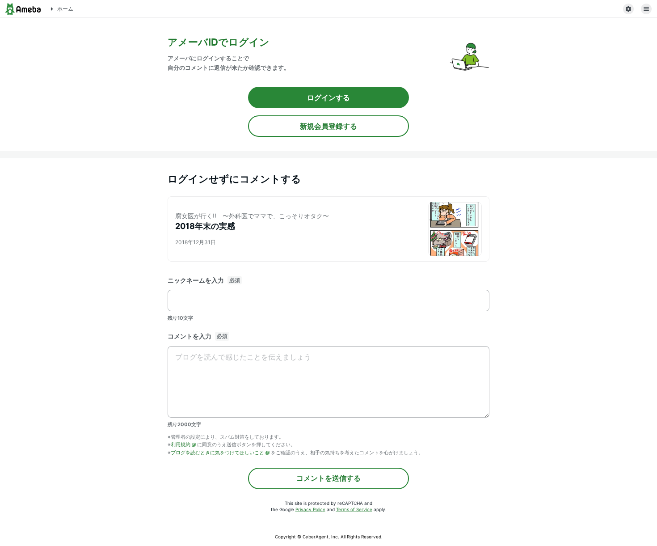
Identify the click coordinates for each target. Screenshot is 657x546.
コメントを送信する (328, 478)
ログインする (328, 97)
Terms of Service (354, 509)
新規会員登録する (328, 126)
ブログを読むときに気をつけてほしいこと (217, 452)
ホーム (65, 8)
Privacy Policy (310, 509)
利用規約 (180, 444)
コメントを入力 (189, 336)
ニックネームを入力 (196, 280)
